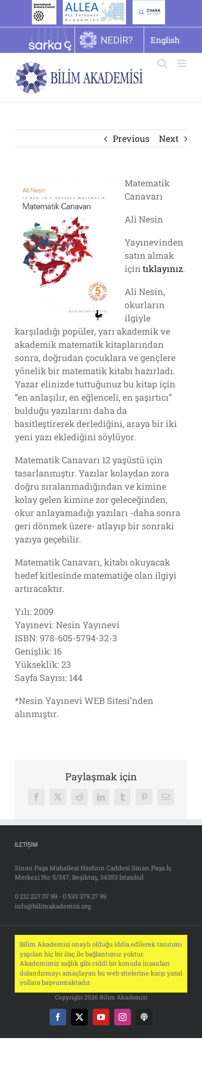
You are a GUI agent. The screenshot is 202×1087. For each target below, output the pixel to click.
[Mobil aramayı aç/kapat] (162, 63)
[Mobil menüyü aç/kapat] (182, 63)
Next (168, 138)
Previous (131, 138)
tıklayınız (163, 268)
